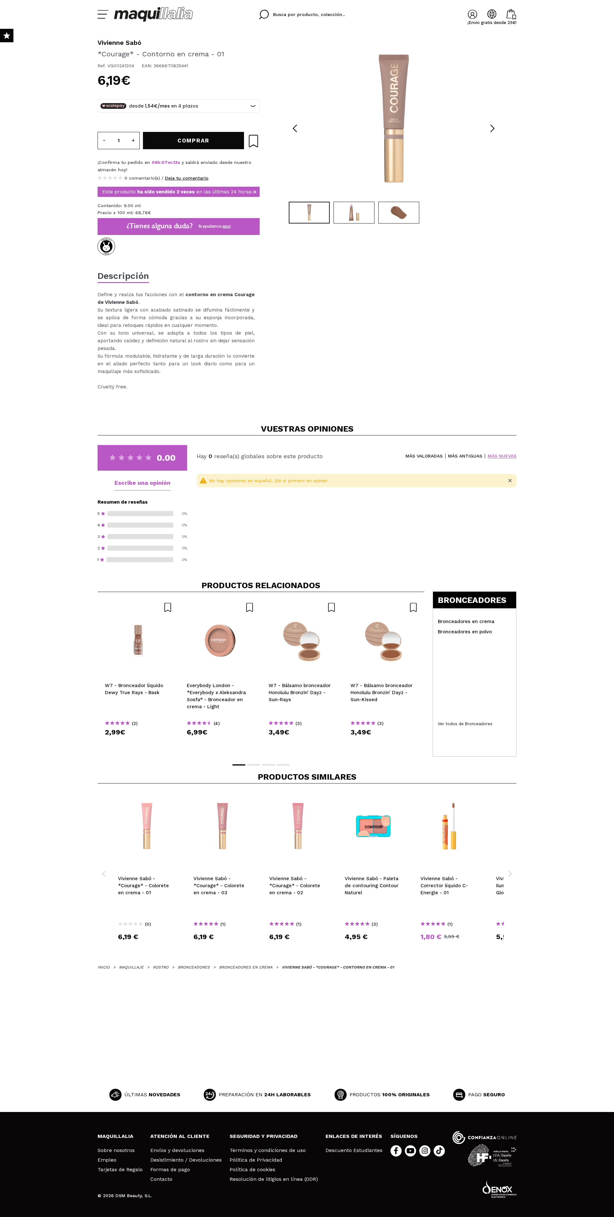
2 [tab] (253, 765)
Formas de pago (170, 1169)
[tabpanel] (393, 118)
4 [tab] (283, 765)
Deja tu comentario (187, 178)
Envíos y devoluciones (177, 1150)
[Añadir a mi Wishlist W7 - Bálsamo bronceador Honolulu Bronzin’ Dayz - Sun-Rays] (302, 607)
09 (154, 162)
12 (175, 162)
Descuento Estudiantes (354, 1150)
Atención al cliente (179, 1136)
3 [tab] (268, 765)
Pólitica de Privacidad (256, 1160)
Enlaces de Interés (354, 1136)
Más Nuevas (502, 456)
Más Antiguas (465, 456)
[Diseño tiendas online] (499, 1189)
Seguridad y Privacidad (263, 1136)
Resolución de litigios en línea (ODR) (274, 1179)
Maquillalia (115, 1136)
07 (164, 162)
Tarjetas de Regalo (120, 1169)
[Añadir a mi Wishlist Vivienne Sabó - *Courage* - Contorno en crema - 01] (253, 141)
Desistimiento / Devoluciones (186, 1160)
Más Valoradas (424, 456)
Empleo (107, 1160)
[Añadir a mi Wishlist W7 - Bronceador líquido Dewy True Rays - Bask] (138, 607)
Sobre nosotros (116, 1150)
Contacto (161, 1179)
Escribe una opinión (142, 482)
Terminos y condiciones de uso (268, 1150)
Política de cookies (252, 1169)
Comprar (138, 743)
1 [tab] (238, 765)
